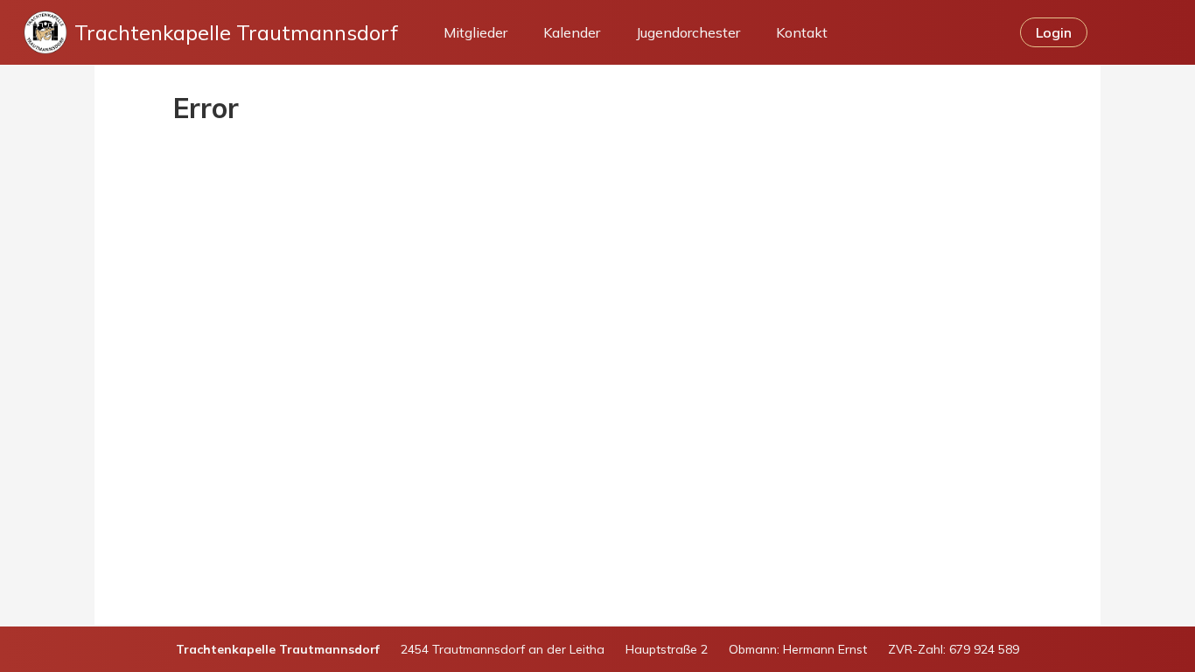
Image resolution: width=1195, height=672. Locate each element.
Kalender (571, 32)
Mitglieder (475, 32)
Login (1054, 32)
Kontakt (802, 32)
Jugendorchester (688, 32)
